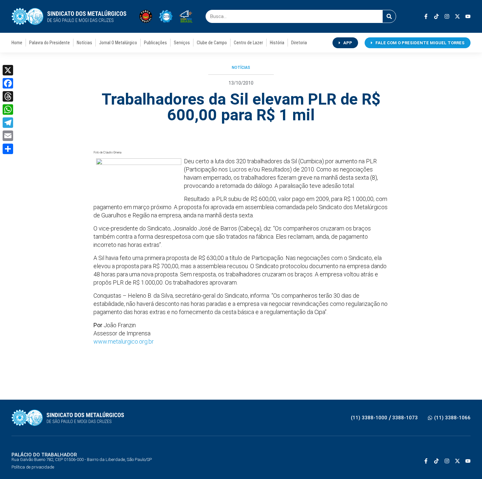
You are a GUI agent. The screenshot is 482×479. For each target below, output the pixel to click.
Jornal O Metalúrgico (118, 42)
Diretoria (299, 42)
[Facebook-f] (426, 16)
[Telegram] (7, 122)
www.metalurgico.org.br (123, 341)
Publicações (155, 42)
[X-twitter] (457, 16)
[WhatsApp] (7, 109)
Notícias (84, 42)
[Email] (7, 135)
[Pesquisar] (389, 16)
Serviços (182, 42)
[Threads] (7, 96)
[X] (7, 70)
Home (16, 42)
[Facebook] (7, 83)
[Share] (7, 148)
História (277, 42)
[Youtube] (468, 16)
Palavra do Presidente (49, 42)
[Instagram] (447, 16)
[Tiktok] (436, 16)
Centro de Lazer (248, 42)
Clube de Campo (212, 42)
